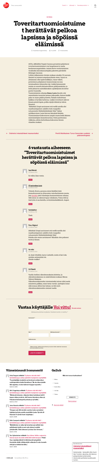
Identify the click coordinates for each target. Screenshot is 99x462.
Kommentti (31, 318)
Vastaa (30, 180)
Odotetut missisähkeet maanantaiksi (82, 447)
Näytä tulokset (72, 401)
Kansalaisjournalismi (82, 5)
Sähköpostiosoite (55, 332)
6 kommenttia (64, 50)
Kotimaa (49, 17)
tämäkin (35, 196)
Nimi (30, 332)
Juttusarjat (71, 5)
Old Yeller (56, 390)
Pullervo (56, 394)
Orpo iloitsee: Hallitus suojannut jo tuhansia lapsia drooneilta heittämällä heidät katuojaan (28, 436)
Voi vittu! (62, 307)
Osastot (64, 5)
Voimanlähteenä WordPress (21, 458)
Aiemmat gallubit (58, 405)
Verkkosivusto (32, 339)
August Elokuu (43, 50)
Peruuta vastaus (76, 308)
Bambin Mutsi (57, 387)
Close (97, 443)
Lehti (11, 458)
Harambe (56, 383)
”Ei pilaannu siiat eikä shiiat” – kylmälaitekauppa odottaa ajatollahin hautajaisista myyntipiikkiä (28, 376)
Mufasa (55, 379)
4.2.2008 (53, 50)
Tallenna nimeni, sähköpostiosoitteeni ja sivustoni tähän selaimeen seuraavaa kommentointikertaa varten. (48, 347)
